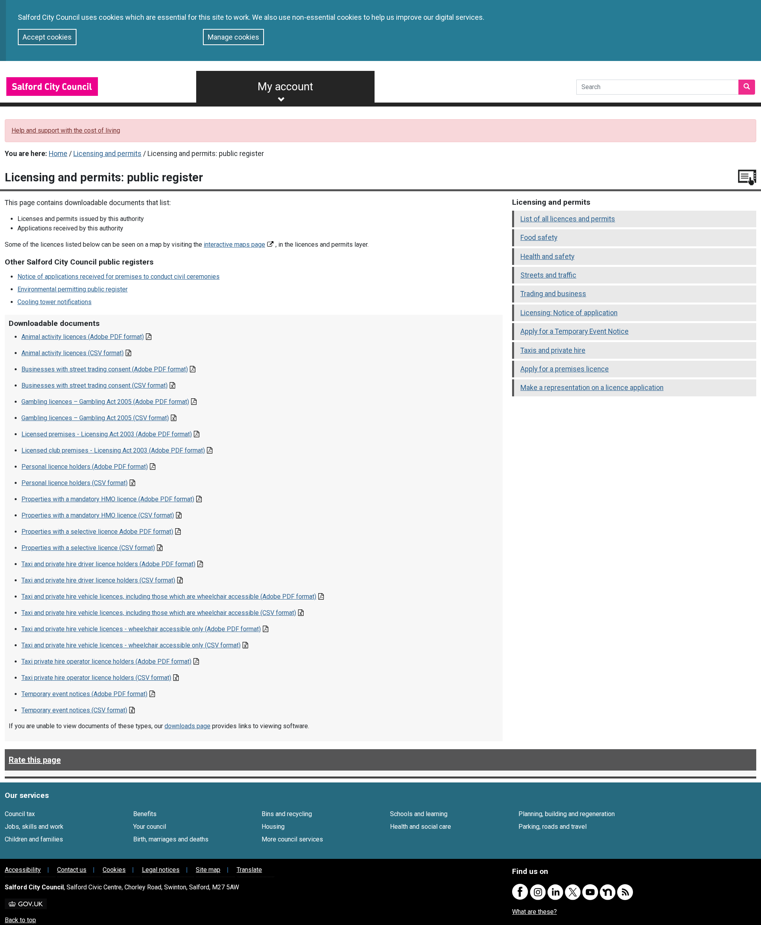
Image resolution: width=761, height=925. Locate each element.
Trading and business (553, 294)
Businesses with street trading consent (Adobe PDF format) (104, 369)
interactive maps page (234, 244)
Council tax (20, 814)
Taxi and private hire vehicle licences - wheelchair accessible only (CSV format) (131, 645)
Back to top (20, 920)
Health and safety (547, 257)
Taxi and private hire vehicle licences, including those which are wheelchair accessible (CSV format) (158, 613)
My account (285, 86)
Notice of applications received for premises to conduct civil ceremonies (118, 276)
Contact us (71, 870)
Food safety (538, 238)
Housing (273, 826)
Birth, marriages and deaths (170, 839)
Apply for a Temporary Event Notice (574, 331)
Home (58, 154)
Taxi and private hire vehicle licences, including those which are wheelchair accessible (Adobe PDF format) (168, 596)
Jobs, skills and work (34, 826)
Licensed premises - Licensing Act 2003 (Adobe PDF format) (106, 434)
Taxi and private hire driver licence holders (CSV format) (98, 580)
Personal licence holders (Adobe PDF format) (84, 466)
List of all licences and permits (567, 219)
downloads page (187, 726)
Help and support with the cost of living (65, 130)
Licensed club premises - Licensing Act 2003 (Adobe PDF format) (113, 450)
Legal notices (161, 870)
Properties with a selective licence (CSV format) (88, 548)
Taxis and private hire (552, 350)
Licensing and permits (107, 154)
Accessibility (23, 870)
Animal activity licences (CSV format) (72, 353)
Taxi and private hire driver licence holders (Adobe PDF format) (108, 564)
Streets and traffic (548, 275)
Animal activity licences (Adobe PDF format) (82, 337)
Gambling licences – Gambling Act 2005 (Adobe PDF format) (105, 401)
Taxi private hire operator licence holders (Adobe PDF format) (106, 661)
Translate (249, 870)
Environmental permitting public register (72, 289)
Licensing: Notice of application (569, 313)
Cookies (114, 870)
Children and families (34, 839)
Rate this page (35, 760)
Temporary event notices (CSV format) (74, 710)
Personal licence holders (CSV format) (74, 483)
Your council (149, 826)
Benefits (145, 814)
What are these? (534, 911)
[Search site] (746, 87)
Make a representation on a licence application (591, 388)
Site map (208, 870)
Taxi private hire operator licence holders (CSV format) (96, 677)
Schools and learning (418, 814)
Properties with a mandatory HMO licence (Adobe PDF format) (107, 499)
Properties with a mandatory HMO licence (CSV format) (97, 515)
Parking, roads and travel (552, 826)
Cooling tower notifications (54, 302)
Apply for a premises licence (564, 369)
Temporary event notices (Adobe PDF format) (84, 694)
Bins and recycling (287, 814)
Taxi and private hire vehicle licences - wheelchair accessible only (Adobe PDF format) (141, 629)
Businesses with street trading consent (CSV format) (94, 385)
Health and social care (420, 826)
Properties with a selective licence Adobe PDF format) (97, 531)
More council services (292, 839)
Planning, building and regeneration (566, 814)
